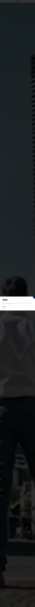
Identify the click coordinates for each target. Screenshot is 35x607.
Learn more (4, 306)
